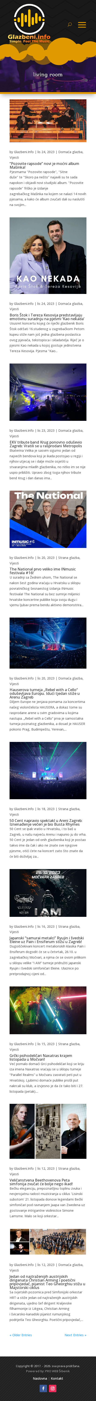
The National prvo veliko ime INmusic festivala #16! (43, 571)
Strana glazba (68, 557)
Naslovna (40, 1378)
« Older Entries (21, 1335)
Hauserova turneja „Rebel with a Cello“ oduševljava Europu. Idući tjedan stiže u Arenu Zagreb (45, 693)
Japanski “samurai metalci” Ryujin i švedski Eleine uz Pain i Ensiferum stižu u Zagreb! (47, 939)
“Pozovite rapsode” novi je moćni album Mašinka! (44, 165)
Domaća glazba (70, 152)
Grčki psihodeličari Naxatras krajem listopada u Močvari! (41, 1057)
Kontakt (57, 1378)
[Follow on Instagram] (52, 1388)
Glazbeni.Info (24, 152)
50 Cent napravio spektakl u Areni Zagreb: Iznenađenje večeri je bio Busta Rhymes (46, 822)
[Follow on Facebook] (43, 1388)
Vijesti (14, 157)
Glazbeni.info (24, 303)
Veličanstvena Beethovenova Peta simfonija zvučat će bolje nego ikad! (41, 1182)
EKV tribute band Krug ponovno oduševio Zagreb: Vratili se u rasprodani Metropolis (46, 444)
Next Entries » (75, 1335)
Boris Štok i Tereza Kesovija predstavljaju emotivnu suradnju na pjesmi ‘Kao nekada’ (47, 316)
